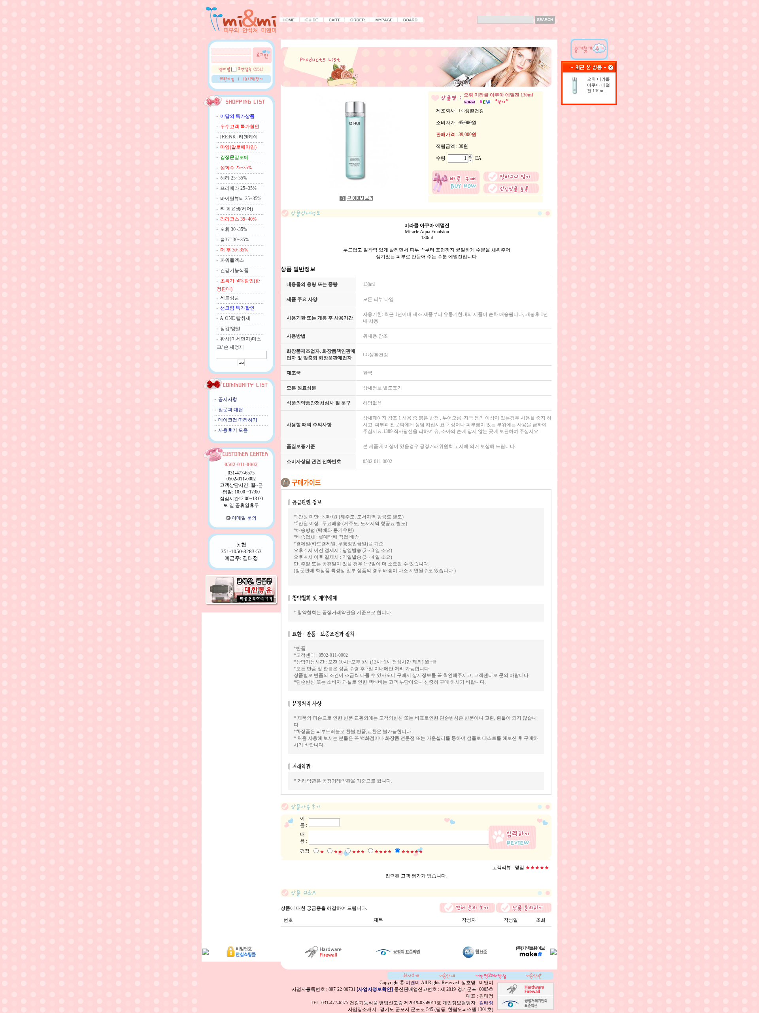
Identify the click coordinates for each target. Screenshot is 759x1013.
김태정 (486, 1002)
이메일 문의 (244, 518)
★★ (338, 851)
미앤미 (413, 982)
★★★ (358, 851)
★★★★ (383, 851)
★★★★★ (412, 851)
